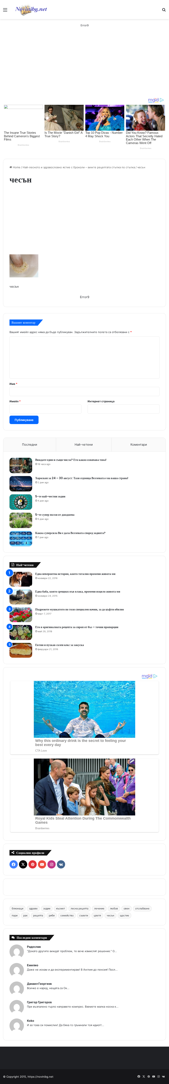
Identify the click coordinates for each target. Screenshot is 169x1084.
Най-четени (84, 444)
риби (52, 915)
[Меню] (5, 11)
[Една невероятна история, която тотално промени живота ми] (20, 579)
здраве (33, 908)
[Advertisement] (84, 66)
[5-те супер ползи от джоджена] (20, 520)
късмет (60, 908)
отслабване (142, 908)
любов (114, 908)
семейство (67, 915)
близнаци (17, 908)
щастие (124, 915)
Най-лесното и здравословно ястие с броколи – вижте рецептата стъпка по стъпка (79, 167)
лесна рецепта (79, 908)
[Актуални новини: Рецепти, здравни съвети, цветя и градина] (31, 9)
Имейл (15, 401)
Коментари (138, 444)
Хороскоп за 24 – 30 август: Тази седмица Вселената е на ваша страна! (81, 478)
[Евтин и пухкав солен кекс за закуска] (20, 650)
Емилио (32, 965)
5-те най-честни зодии (50, 496)
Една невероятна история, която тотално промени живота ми (75, 574)
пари (15, 915)
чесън (110, 915)
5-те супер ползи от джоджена (54, 515)
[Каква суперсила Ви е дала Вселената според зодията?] (20, 538)
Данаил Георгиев (39, 983)
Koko (30, 1020)
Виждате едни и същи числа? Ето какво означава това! (70, 460)
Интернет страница (101, 401)
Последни (29, 444)
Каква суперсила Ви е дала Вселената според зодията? (70, 533)
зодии (46, 908)
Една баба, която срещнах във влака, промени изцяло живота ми (77, 591)
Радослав (34, 946)
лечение (99, 908)
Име (13, 383)
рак (25, 915)
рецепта (38, 915)
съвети (83, 915)
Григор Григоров (39, 1002)
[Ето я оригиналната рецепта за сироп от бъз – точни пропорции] (20, 632)
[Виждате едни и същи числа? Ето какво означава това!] (20, 465)
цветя (97, 915)
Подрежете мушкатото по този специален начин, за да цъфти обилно (79, 609)
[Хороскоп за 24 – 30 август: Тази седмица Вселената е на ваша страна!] (20, 483)
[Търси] (164, 11)
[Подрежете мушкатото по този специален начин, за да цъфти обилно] (20, 614)
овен (126, 908)
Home (16, 167)
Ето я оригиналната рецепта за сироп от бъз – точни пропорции (76, 627)
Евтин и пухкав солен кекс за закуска (59, 645)
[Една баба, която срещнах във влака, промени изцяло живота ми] (20, 596)
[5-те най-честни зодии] (20, 502)
